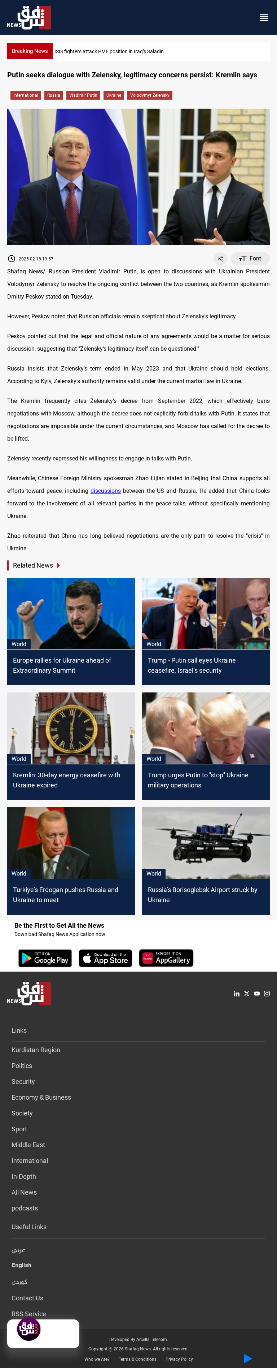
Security (23, 1081)
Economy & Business (41, 1097)
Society (22, 1113)
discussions (106, 490)
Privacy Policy (179, 1359)
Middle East (28, 1145)
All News (24, 1192)
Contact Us (27, 1298)
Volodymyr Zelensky (150, 95)
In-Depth (24, 1176)
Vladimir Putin (83, 95)
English (21, 1266)
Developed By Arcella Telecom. (138, 1339)
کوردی (19, 1282)
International (25, 95)
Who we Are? (97, 1359)
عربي (18, 1250)
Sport (19, 1129)
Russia (53, 95)
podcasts (25, 1208)
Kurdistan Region (36, 1050)
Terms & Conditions (138, 1359)
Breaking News (30, 51)
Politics (22, 1065)
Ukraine (113, 95)
